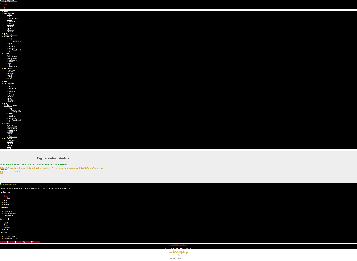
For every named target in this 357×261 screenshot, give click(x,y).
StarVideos (11, 70)
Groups (9, 78)
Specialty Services (10, 35)
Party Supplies (12, 60)
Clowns (9, 20)
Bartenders (11, 46)
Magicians (10, 26)
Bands (9, 16)
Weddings (7, 36)
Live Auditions (12, 56)
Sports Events (12, 67)
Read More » (4, 170)
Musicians (10, 30)
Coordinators (11, 48)
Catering (10, 45)
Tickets (9, 63)
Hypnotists (10, 25)
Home (6, 11)
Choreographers (12, 18)
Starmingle (7, 68)
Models (9, 28)
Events (6, 53)
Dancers (10, 23)
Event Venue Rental (14, 50)
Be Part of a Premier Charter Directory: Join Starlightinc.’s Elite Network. (34, 164)
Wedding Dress (16, 41)
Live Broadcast (12, 58)
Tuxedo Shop (15, 40)
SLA (5, 33)
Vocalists (10, 31)
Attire (9, 38)
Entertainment (9, 13)
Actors (9, 15)
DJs (8, 51)
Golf (8, 65)
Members (10, 73)
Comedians (11, 21)
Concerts (10, 61)
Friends (9, 75)
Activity (9, 77)
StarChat (10, 72)
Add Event (10, 55)
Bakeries (10, 43)
